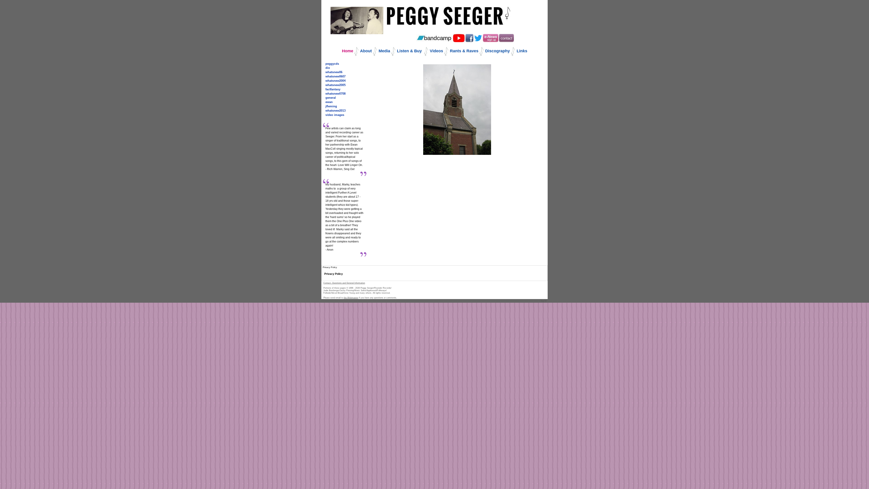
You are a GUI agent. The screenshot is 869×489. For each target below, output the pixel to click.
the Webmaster (351, 298)
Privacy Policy (333, 274)
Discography (497, 51)
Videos (436, 51)
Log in (544, 301)
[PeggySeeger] (449, 12)
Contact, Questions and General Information (344, 283)
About (366, 51)
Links (522, 51)
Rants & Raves (464, 51)
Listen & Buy (410, 51)
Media (384, 51)
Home (347, 51)
